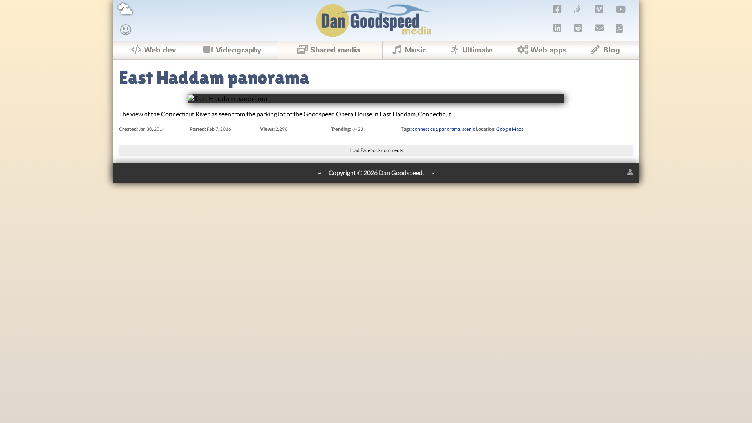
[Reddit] (578, 28)
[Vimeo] (599, 9)
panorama (449, 129)
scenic (468, 129)
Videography (238, 50)
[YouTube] (621, 9)
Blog (611, 50)
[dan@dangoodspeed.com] (600, 28)
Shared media (335, 50)
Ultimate (477, 50)
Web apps (549, 50)
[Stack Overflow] (578, 9)
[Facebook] (557, 9)
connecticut (424, 129)
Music (415, 50)
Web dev (160, 50)
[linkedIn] (557, 28)
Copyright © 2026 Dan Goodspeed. (376, 172)
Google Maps (509, 129)
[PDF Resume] (619, 28)
